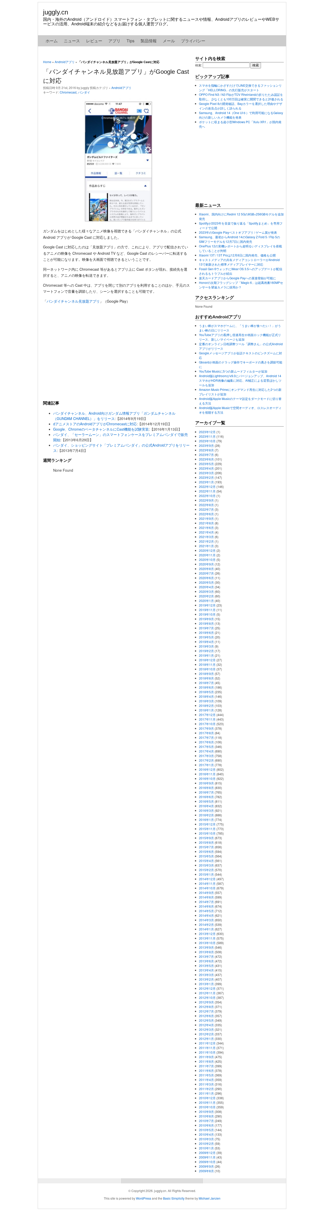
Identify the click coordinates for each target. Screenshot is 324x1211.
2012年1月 (206, 1038)
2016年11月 (207, 774)
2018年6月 (206, 687)
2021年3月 (206, 537)
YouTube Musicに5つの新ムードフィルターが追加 (233, 371)
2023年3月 (206, 473)
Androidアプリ (65, 62)
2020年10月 (207, 559)
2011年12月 (207, 1043)
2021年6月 (206, 527)
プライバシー (193, 41)
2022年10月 (207, 495)
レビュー (94, 41)
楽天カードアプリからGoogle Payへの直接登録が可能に (237, 278)
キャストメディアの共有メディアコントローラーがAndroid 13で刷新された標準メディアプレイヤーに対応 (239, 262)
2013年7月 (206, 956)
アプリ (114, 41)
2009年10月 (207, 1162)
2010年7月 (206, 1120)
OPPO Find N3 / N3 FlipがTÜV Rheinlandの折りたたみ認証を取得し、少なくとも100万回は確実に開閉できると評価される (241, 96)
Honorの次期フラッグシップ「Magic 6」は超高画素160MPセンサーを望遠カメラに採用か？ (241, 284)
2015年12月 (207, 824)
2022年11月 (207, 491)
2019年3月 (206, 646)
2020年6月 (206, 578)
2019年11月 (207, 610)
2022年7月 (206, 509)
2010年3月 (206, 1139)
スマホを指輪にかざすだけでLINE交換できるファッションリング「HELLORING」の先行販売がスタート (240, 87)
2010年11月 (207, 1102)
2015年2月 (206, 870)
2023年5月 (206, 464)
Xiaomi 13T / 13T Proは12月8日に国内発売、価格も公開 (237, 255)
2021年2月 (206, 541)
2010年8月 (206, 1116)
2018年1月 (206, 710)
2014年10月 (207, 888)
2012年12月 (207, 988)
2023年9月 (206, 445)
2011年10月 (207, 1052)
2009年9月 (206, 1166)
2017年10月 (207, 724)
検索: (198, 65)
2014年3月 (206, 920)
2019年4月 (206, 641)
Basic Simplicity (174, 1198)
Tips (130, 41)
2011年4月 (206, 1079)
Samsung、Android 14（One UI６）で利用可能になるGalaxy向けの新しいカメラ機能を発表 (241, 115)
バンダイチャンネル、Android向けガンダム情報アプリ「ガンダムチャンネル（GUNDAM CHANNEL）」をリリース (114, 416)
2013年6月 (206, 961)
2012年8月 (206, 1006)
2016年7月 (206, 792)
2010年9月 (206, 1111)
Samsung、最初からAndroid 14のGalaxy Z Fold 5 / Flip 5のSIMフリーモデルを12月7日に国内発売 (239, 239)
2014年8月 (206, 897)
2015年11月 (207, 829)
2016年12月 (207, 769)
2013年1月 (206, 984)
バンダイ (84, 92)
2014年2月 (206, 924)
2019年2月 (206, 651)
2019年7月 (206, 628)
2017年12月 (207, 714)
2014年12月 (207, 879)
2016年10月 (207, 778)
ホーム (52, 41)
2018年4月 (206, 696)
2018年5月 (206, 692)
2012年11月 (207, 993)
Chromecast (68, 92)
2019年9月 (206, 619)
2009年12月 (207, 1152)
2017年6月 (206, 742)
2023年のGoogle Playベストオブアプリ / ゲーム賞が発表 (238, 232)
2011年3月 (206, 1084)
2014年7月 (206, 902)
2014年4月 (206, 915)
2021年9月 (206, 518)
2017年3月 (206, 756)
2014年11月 (207, 883)
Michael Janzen (209, 1198)
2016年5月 (206, 801)
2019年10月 (207, 614)
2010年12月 (207, 1098)
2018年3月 (206, 701)
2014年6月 (206, 906)
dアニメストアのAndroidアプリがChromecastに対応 (95, 423)
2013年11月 (207, 938)
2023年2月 (206, 477)
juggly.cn (55, 12)
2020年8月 (206, 568)
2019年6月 (206, 632)
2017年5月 (206, 746)
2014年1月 (206, 929)
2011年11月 (207, 1047)
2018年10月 (207, 669)
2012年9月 (206, 1002)
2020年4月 (206, 587)
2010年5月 (206, 1130)
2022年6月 (206, 514)
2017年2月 (206, 760)
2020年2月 (206, 596)
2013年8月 (206, 952)
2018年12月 (207, 660)
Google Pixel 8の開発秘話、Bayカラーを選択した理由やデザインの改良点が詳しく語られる (240, 105)
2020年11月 (207, 555)
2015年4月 (206, 860)
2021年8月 (206, 523)
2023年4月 (206, 468)
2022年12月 (207, 486)
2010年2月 (206, 1143)
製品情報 (148, 41)
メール (169, 41)
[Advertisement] (116, 352)
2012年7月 (206, 1011)
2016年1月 (206, 819)
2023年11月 (207, 436)
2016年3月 (206, 810)
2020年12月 (207, 550)
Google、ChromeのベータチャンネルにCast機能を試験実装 (101, 429)
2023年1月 (206, 482)
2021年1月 (206, 546)
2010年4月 (206, 1134)
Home (47, 62)
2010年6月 (206, 1125)
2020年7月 (206, 573)
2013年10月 (207, 943)
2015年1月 (206, 874)
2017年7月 (206, 737)
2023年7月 (206, 454)
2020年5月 (206, 582)
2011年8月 (206, 1061)
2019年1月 (206, 655)
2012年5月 (206, 1020)
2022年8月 (206, 505)
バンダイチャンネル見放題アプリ (73, 301)
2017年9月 (206, 728)
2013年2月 (206, 979)
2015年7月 (206, 847)
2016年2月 (206, 815)
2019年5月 (206, 637)
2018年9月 (206, 673)
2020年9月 (206, 564)
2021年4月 (206, 532)
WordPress (143, 1198)
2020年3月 (206, 591)
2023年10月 (207, 441)
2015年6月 (206, 851)
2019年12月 (207, 605)
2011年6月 (206, 1070)
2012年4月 (206, 1025)
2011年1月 (206, 1093)
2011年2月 (206, 1089)
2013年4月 (206, 970)
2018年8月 (206, 678)
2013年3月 (206, 975)
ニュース (72, 41)
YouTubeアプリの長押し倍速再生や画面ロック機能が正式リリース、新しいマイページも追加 (240, 337)
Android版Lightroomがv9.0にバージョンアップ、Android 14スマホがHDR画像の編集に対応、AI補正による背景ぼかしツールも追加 (240, 380)
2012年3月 (206, 1029)
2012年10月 (207, 997)
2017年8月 (206, 733)
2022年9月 (206, 500)
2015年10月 (207, 833)
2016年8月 (206, 787)
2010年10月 (207, 1107)
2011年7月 (206, 1066)
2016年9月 (206, 783)
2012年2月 (206, 1034)
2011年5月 (206, 1075)
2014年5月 (206, 911)
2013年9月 (206, 947)
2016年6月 (206, 797)
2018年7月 (206, 683)
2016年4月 (206, 806)
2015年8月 (206, 842)
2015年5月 (206, 856)
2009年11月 (207, 1157)
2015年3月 (206, 865)
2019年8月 (206, 623)
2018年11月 (207, 664)
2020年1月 (206, 600)
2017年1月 (206, 765)
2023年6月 (206, 459)
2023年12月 (207, 432)
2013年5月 (206, 965)
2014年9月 (206, 892)
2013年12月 (207, 933)
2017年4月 (206, 751)
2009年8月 (206, 1171)
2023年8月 (206, 450)
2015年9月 (206, 838)
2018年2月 (206, 705)
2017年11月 (207, 719)
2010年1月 (206, 1148)
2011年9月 (206, 1057)
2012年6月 (206, 1016)
